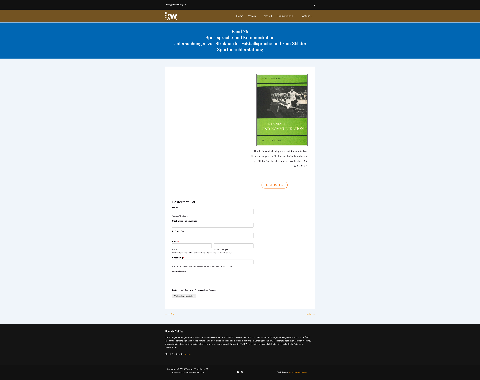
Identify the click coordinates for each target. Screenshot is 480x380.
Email (175, 241)
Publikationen (285, 16)
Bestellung (178, 257)
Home (239, 16)
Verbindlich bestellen (184, 296)
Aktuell (268, 16)
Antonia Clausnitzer (297, 372)
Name (176, 207)
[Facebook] (238, 372)
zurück (169, 314)
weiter (310, 314)
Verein (252, 16)
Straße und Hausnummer (185, 221)
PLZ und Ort (179, 231)
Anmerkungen (179, 271)
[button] (314, 4)
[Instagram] (242, 372)
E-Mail (174, 250)
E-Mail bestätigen (221, 250)
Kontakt (305, 16)
